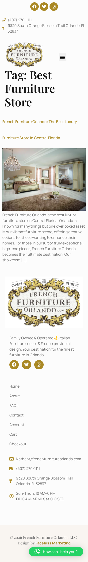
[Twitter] (44, 6)
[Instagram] (54, 6)
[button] (62, 57)
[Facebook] (34, 6)
